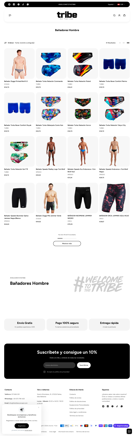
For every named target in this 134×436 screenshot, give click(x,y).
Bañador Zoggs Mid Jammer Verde (48, 216)
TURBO (38, 84)
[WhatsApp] (27, 4)
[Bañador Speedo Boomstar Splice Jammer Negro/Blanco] (19, 198)
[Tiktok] (23, 4)
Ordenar (21, 43)
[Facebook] (14, 4)
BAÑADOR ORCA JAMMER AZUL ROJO (114, 216)
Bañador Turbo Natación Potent (79, 81)
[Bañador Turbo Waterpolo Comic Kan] (51, 107)
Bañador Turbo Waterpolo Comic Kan (49, 125)
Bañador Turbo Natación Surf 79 (16, 169)
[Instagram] (9, 4)
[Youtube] (18, 4)
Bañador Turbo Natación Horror (79, 125)
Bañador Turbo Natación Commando (49, 81)
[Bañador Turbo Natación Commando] (51, 63)
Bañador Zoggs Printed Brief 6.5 (16, 81)
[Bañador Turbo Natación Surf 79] (19, 151)
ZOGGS (6, 84)
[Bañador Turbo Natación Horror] (83, 107)
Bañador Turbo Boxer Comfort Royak (17, 125)
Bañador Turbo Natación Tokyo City (112, 125)
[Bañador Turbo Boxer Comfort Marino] (114, 63)
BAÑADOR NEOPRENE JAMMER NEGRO (80, 217)
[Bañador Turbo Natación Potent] (83, 63)
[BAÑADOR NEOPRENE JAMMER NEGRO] (83, 198)
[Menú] (10, 15)
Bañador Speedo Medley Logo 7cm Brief (50, 169)
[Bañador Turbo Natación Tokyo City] (114, 107)
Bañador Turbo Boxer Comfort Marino (113, 81)
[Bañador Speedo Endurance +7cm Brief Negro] (114, 151)
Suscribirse (84, 365)
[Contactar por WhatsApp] (129, 431)
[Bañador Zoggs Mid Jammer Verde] (51, 198)
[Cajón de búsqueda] (114, 15)
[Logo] (67, 15)
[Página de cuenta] (119, 15)
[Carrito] (124, 15)
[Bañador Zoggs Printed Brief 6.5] (19, 63)
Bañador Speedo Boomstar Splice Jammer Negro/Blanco (16, 217)
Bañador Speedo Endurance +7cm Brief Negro (113, 170)
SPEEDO (38, 172)
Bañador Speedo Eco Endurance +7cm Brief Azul (81, 170)
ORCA (70, 221)
